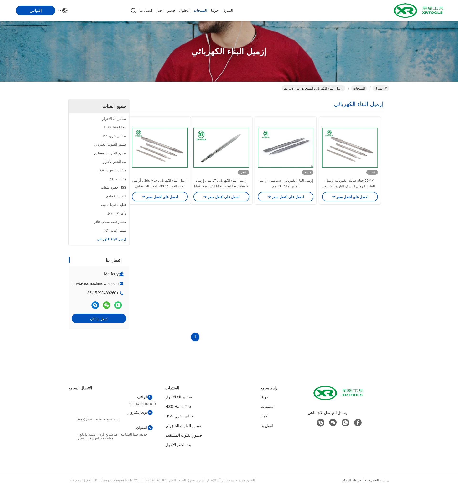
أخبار (159, 10)
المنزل (228, 10)
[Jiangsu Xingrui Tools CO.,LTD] (420, 10)
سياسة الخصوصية (376, 480)
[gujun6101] (95, 305)
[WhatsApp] (118, 305)
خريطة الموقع (352, 480)
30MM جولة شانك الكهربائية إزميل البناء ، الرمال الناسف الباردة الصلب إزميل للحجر (350, 186)
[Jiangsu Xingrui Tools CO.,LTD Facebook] (358, 423)
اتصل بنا (146, 10)
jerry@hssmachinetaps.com (95, 283)
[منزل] (339, 399)
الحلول (184, 10)
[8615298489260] (345, 423)
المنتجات (200, 10)
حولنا (215, 10)
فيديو (171, 10)
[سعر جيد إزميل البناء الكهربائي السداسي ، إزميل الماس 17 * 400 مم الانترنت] (286, 147)
